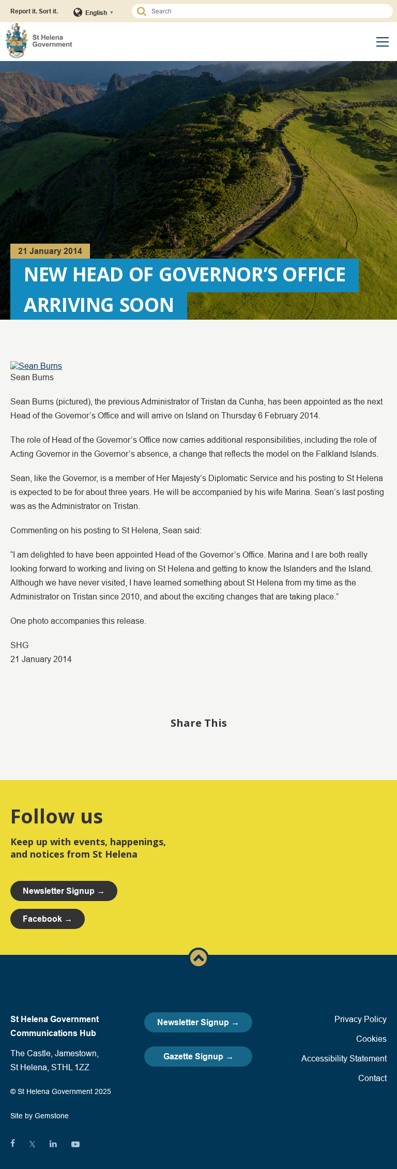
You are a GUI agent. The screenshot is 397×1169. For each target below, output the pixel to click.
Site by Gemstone (39, 1116)
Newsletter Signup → (198, 1022)
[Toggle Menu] (382, 42)
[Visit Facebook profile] (12, 1144)
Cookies (371, 1038)
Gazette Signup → (198, 1056)
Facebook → (47, 919)
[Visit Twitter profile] (32, 1144)
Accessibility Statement (344, 1058)
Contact (372, 1078)
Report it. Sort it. (34, 11)
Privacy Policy (360, 1019)
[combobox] (267, 11)
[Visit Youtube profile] (75, 1144)
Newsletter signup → (64, 891)
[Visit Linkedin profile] (53, 1144)
